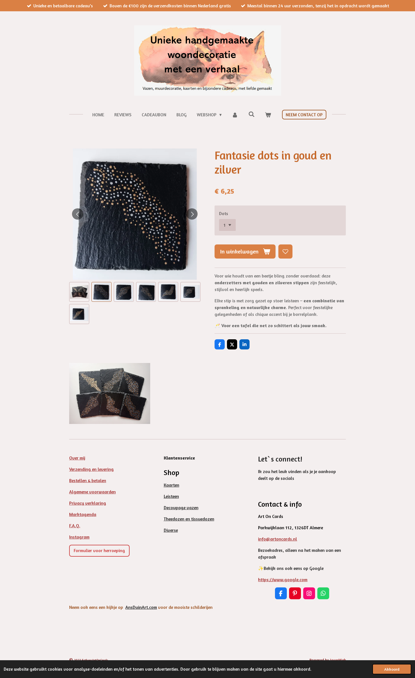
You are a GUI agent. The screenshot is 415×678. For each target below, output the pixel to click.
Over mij (77, 458)
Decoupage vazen (181, 507)
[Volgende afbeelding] (192, 214)
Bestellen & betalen (87, 480)
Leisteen (171, 496)
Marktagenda (82, 514)
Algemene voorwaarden (92, 492)
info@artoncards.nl (277, 539)
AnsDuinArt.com (141, 607)
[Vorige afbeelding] (77, 214)
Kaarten (171, 485)
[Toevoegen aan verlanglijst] (285, 251)
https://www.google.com (282, 579)
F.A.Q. (74, 525)
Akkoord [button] (391, 669)
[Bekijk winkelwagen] (268, 114)
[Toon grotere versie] (109, 393)
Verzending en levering (91, 469)
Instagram (79, 537)
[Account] (235, 114)
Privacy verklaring (87, 503)
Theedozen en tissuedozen (189, 519)
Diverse (171, 530)
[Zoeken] (251, 114)
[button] (79, 292)
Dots (223, 213)
